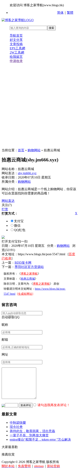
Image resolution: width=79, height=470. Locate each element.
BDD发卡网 (23, 262)
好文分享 (16, 40)
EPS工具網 (17, 48)
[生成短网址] (25, 293)
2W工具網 (17, 52)
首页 (21, 150)
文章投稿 (16, 44)
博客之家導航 (29, 273)
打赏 (5, 209)
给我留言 (16, 56)
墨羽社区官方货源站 (29, 267)
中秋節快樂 (18, 422)
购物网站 (34, 150)
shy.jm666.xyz (27, 173)
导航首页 (16, 35)
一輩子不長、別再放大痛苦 (29, 435)
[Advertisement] (39, 105)
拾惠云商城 (28, 278)
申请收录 (16, 61)
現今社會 (16, 426)
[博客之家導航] (18, 20)
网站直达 (8, 200)
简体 (60, 12)
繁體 (70, 12)
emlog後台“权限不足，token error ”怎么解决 (40, 439)
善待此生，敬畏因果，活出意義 (32, 431)
